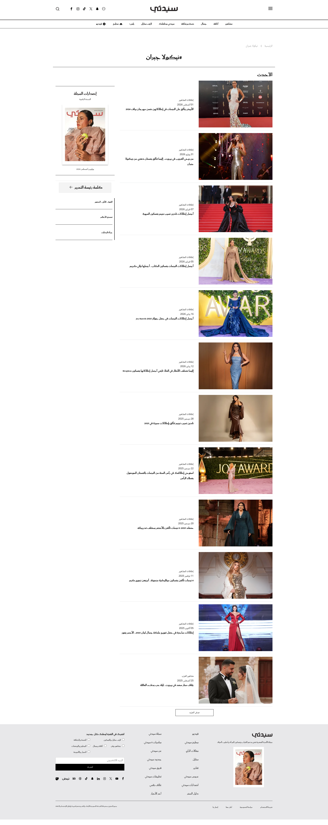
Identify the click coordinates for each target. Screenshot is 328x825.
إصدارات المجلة (85, 94)
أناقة (216, 24)
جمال (204, 24)
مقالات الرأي (192, 751)
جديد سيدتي (154, 759)
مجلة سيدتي (155, 733)
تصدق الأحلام (106, 217)
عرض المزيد (194, 713)
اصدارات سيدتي (190, 785)
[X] (91, 9)
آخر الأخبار (156, 793)
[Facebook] (71, 9)
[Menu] (270, 8)
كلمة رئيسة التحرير (88, 187)
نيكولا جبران (252, 46)
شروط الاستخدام (266, 807)
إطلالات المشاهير (186, 100)
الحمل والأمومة (79, 752)
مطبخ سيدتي (192, 742)
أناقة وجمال (98, 746)
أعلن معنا (229, 807)
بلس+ (131, 24)
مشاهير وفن (116, 746)
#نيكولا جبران (164, 57)
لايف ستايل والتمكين (112, 740)
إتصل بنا (215, 807)
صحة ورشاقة (187, 24)
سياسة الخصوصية (246, 807)
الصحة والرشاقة (80, 740)
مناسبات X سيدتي (152, 742)
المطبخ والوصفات (78, 746)
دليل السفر (193, 793)
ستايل (196, 759)
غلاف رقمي (155, 785)
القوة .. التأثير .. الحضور (103, 202)
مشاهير (229, 24)
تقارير (196, 768)
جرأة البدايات (106, 232)
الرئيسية (268, 46)
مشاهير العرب (188, 676)
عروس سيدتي (191, 776)
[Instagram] (78, 9)
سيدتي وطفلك (166, 24)
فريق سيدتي (155, 768)
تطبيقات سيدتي (153, 776)
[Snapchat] (97, 9)
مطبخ (115, 24)
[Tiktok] (84, 9)
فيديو (98, 24)
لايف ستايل (146, 24)
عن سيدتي (156, 751)
